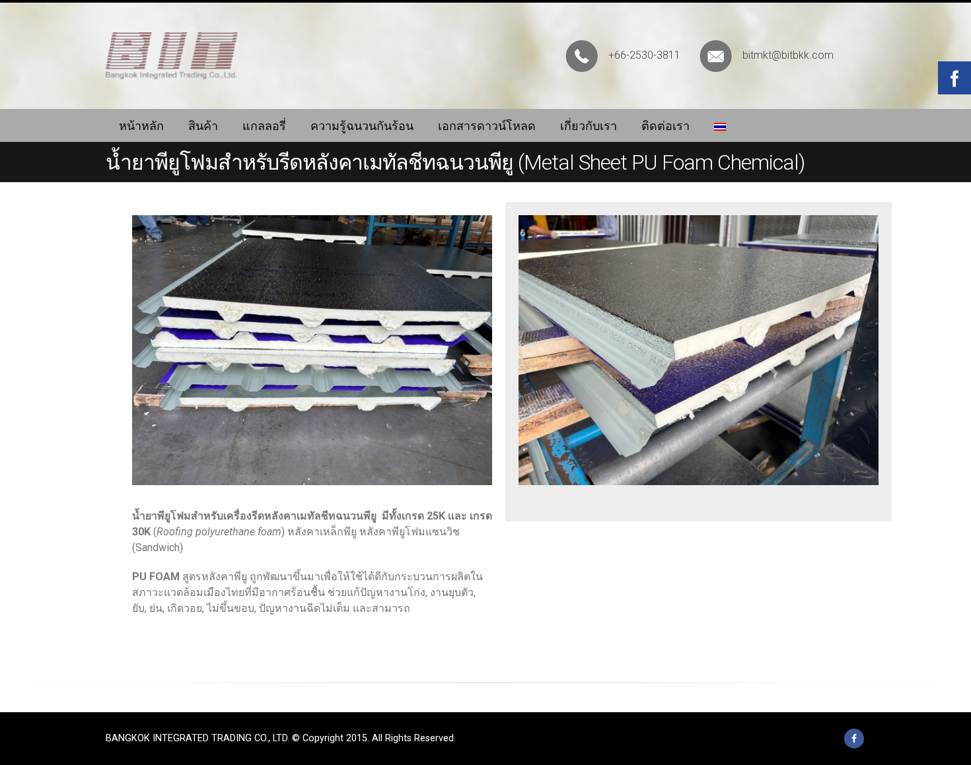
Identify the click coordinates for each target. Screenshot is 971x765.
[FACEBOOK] (954, 77)
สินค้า (203, 126)
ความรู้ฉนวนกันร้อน (362, 126)
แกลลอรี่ (264, 126)
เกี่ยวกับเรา (588, 126)
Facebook (854, 738)
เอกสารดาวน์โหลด (487, 126)
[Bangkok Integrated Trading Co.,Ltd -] (172, 55)
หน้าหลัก (141, 126)
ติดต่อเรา (665, 126)
